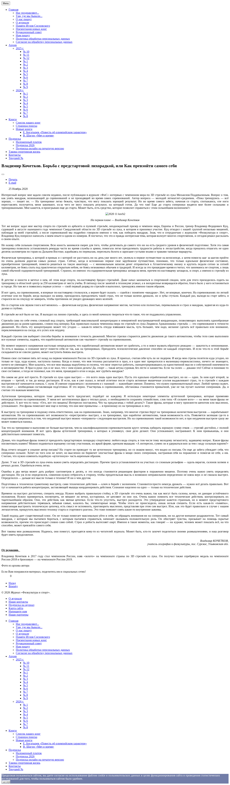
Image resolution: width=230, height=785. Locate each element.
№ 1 (25, 61)
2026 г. (20, 90)
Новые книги (24, 129)
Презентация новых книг (31, 28)
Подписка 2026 (25, 145)
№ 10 (26, 51)
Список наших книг (28, 122)
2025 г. (20, 48)
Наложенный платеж (29, 142)
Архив (13, 45)
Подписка (15, 138)
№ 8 (25, 83)
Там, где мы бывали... (29, 16)
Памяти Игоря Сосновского (33, 25)
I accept (5, 781)
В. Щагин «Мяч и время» (38, 135)
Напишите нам (18, 611)
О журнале (22, 22)
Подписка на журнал (21, 605)
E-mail (12, 182)
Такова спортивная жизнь (24, 151)
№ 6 (25, 77)
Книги (13, 119)
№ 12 (26, 58)
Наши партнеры (18, 614)
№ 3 (25, 67)
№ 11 (26, 54)
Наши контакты (18, 601)
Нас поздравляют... (27, 12)
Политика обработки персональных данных (43, 38)
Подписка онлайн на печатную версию (40, 148)
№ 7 (25, 80)
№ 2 (25, 64)
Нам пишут (23, 35)
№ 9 (25, 87)
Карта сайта (16, 608)
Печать (13, 179)
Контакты (15, 154)
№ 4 (25, 70)
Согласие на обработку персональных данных (44, 41)
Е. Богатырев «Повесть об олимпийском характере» (55, 132)
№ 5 (25, 74)
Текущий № (16, 158)
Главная (13, 9)
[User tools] (2, 174)
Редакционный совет (29, 32)
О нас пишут (24, 19)
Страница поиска (26, 125)
